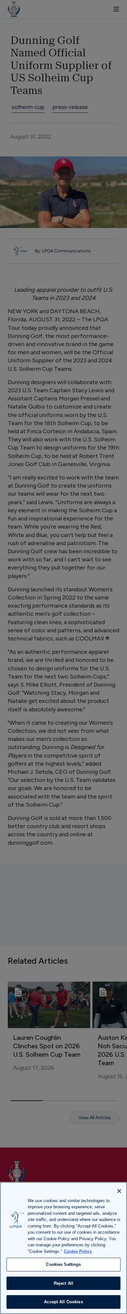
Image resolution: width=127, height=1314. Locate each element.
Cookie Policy (78, 1251)
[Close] (119, 1191)
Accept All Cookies (63, 1301)
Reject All (63, 1283)
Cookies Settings (63, 1264)
